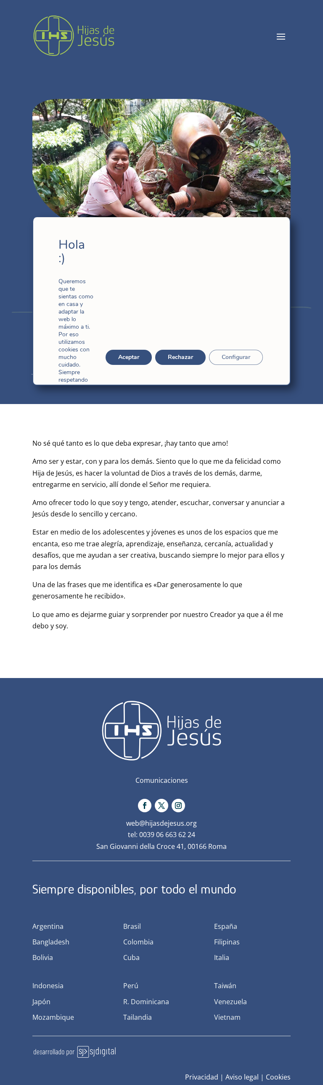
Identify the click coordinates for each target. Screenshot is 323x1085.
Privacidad (201, 1077)
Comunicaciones (161, 780)
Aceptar (128, 357)
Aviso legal (242, 1077)
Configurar (236, 357)
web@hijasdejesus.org (161, 823)
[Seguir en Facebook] (144, 805)
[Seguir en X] (161, 805)
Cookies (278, 1077)
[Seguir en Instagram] (178, 805)
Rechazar (180, 357)
